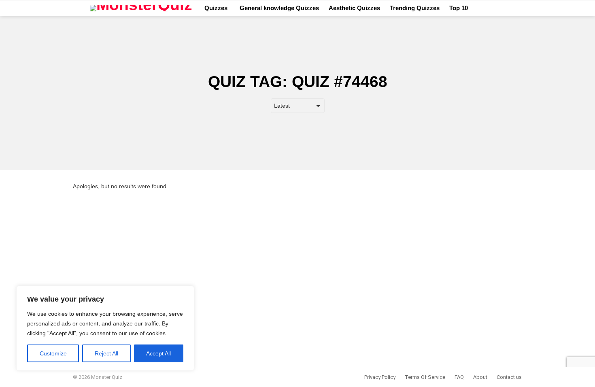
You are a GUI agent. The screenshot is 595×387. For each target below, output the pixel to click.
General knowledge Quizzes (279, 7)
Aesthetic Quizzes (354, 7)
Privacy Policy (379, 377)
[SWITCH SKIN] (519, 8)
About (480, 377)
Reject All (106, 353)
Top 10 (458, 7)
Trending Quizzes (415, 7)
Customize (53, 353)
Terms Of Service (425, 377)
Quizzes (215, 7)
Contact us (509, 377)
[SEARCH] (507, 8)
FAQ (459, 377)
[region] (105, 328)
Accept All (158, 353)
